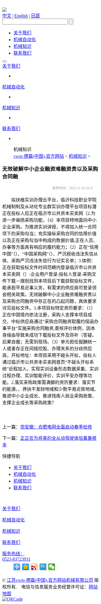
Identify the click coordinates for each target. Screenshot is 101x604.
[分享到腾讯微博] (43, 566)
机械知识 (22, 46)
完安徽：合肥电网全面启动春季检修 (56, 427)
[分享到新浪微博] (34, 566)
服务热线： (13, 553)
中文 (6, 15)
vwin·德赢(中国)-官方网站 (38, 156)
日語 (35, 15)
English (21, 15)
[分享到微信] (51, 566)
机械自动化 (24, 39)
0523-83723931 (16, 559)
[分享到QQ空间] (25, 566)
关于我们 (22, 32)
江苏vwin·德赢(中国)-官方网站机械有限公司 (50, 580)
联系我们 (22, 53)
